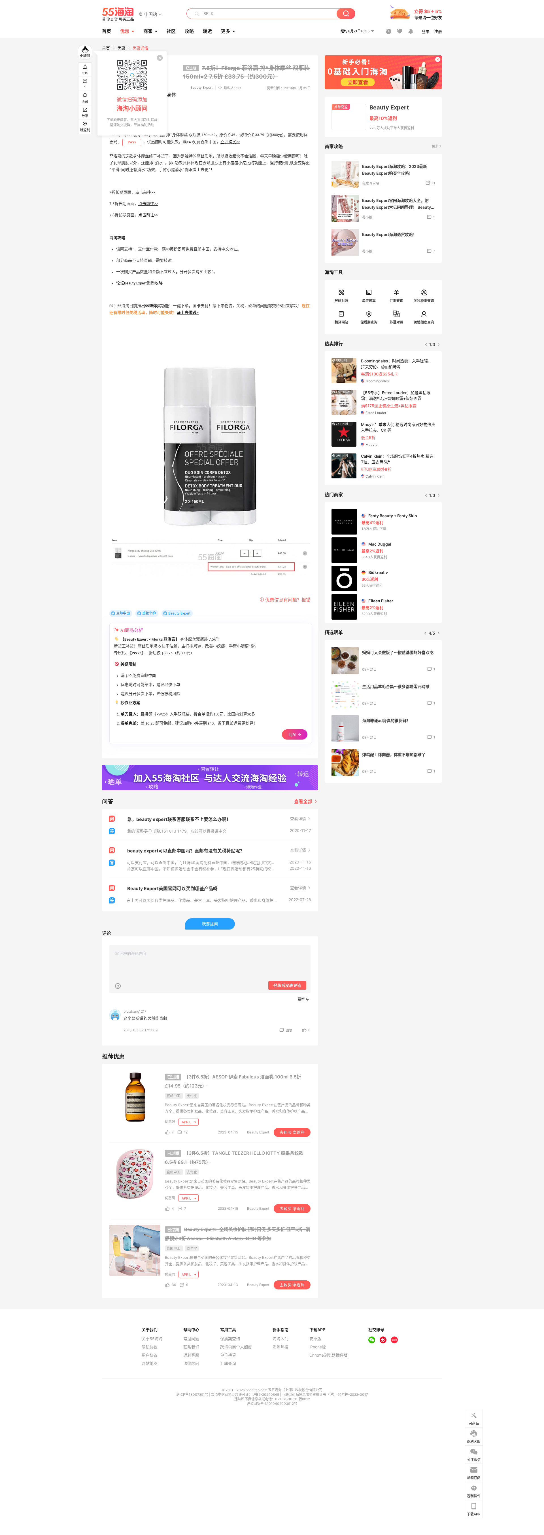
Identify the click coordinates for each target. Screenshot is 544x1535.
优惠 (124, 31)
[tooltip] (132, 93)
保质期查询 (368, 322)
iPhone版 (317, 1347)
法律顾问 (191, 1363)
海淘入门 (280, 1338)
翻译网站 (341, 322)
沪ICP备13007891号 (192, 1394)
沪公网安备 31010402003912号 (272, 1403)
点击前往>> (145, 193)
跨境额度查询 (424, 322)
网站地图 (150, 1363)
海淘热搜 (280, 1347)
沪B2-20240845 (266, 1394)
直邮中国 (123, 613)
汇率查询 (396, 301)
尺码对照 (341, 301)
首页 (106, 48)
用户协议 (150, 1355)
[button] (150, 14)
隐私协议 (150, 1347)
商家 (147, 31)
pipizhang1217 (135, 1011)
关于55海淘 (152, 1338)
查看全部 (303, 801)
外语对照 (396, 322)
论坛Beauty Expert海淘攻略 (139, 283)
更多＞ (437, 146)
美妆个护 (149, 613)
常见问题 (191, 1338)
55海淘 (118, 14)
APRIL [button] (187, 1122)
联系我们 (191, 1347)
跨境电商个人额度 (236, 1347)
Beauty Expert (201, 87)
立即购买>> (230, 142)
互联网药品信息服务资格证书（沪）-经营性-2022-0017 (325, 1394)
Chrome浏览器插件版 (328, 1355)
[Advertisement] (383, 829)
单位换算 (369, 301)
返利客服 (191, 1355)
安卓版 (315, 1338)
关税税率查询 (424, 301)
